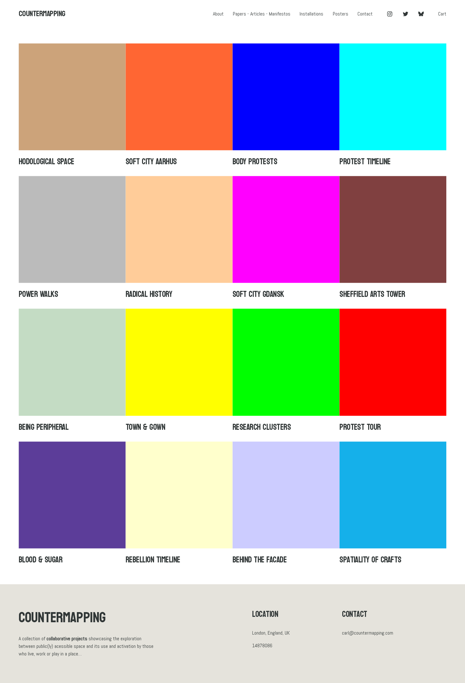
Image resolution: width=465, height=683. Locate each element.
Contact (365, 13)
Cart (442, 13)
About (218, 13)
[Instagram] (390, 14)
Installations (311, 13)
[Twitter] (405, 14)
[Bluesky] (421, 14)
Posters (340, 13)
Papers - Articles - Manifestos (261, 13)
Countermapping (42, 14)
